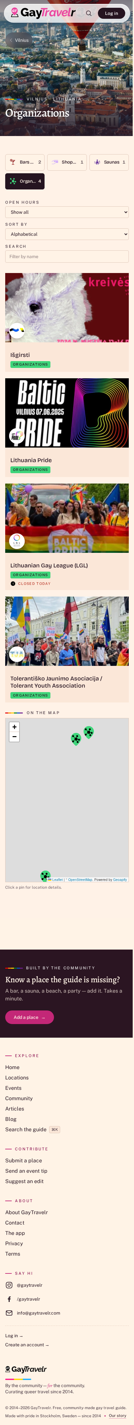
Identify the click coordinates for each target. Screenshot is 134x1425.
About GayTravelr (26, 1212)
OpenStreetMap (80, 879)
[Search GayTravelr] (88, 13)
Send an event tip (26, 1171)
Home (12, 1067)
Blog (11, 1119)
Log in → (14, 1335)
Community (19, 1098)
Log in (111, 13)
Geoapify (120, 879)
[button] (45, 877)
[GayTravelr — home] (26, 1370)
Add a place (30, 1017)
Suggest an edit (24, 1181)
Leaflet (57, 879)
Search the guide (31, 1129)
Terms (12, 1254)
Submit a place (23, 1160)
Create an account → (27, 1344)
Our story (117, 1415)
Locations (17, 1078)
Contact (14, 1223)
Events (13, 1088)
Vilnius (22, 40)
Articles (14, 1109)
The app (15, 1233)
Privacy (14, 1243)
